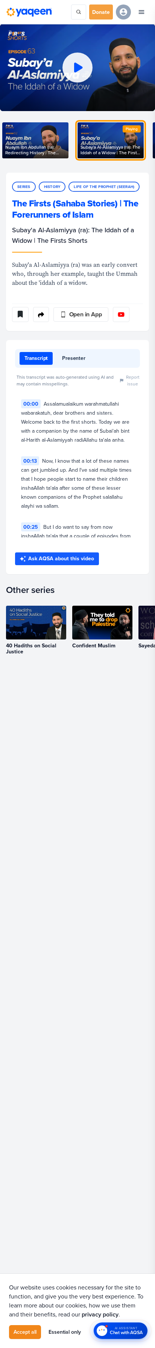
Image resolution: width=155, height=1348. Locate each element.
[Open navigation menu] (141, 12)
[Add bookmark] (20, 314)
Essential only (65, 1332)
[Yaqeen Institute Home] (29, 12)
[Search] (78, 12)
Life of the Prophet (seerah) (104, 187)
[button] (77, 67)
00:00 (30, 404)
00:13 (30, 461)
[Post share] (41, 314)
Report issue (133, 380)
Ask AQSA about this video (61, 558)
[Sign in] (123, 12)
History (52, 187)
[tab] (36, 358)
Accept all (25, 1332)
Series (23, 187)
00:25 (30, 527)
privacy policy (100, 1314)
